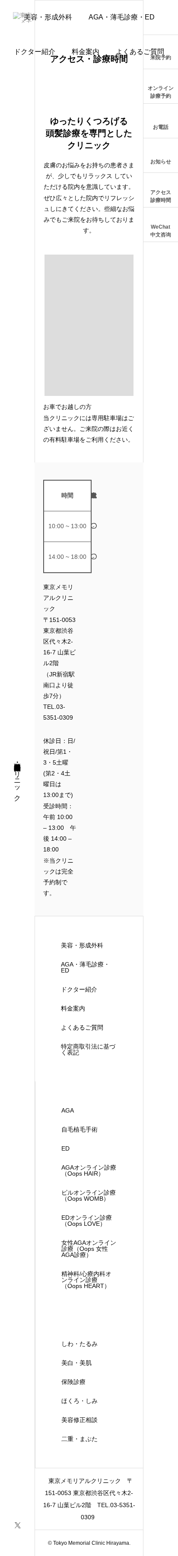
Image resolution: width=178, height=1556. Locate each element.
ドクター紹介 (34, 51)
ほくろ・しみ (79, 1401)
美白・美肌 (76, 1363)
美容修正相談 (79, 1420)
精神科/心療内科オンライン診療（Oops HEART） (86, 1280)
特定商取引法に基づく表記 (88, 1049)
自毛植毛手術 (79, 1129)
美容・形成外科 (82, 945)
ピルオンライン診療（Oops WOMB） (88, 1195)
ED (65, 1148)
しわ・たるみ (79, 1344)
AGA (67, 1110)
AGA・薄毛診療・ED (122, 17)
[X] (17, 1524)
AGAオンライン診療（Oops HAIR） (88, 1170)
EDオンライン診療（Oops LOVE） (86, 1221)
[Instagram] (17, 1509)
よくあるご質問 (140, 51)
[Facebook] (17, 1539)
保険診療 (73, 1382)
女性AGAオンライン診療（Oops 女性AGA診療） (88, 1249)
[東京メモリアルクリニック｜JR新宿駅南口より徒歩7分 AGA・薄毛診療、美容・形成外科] (24, 17)
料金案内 (85, 51)
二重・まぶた (79, 1439)
